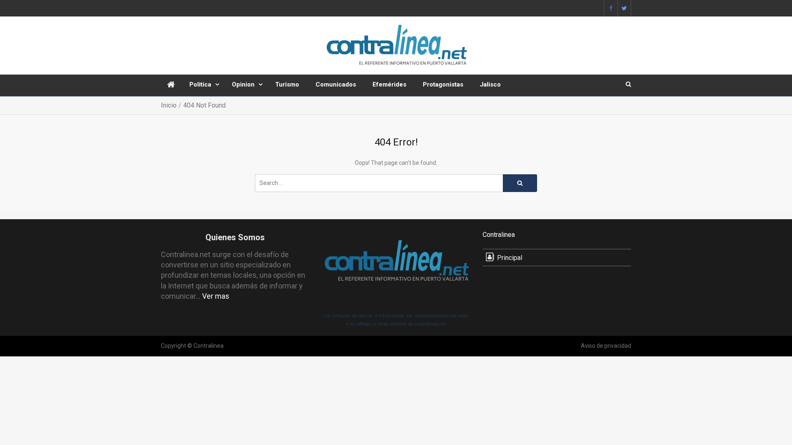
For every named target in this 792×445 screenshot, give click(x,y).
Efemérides (389, 84)
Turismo (287, 84)
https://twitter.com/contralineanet (624, 8)
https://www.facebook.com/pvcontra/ (611, 8)
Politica (200, 84)
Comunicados (336, 84)
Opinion (243, 84)
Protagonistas (443, 84)
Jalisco (490, 84)
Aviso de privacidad (606, 345)
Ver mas (215, 296)
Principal (509, 258)
